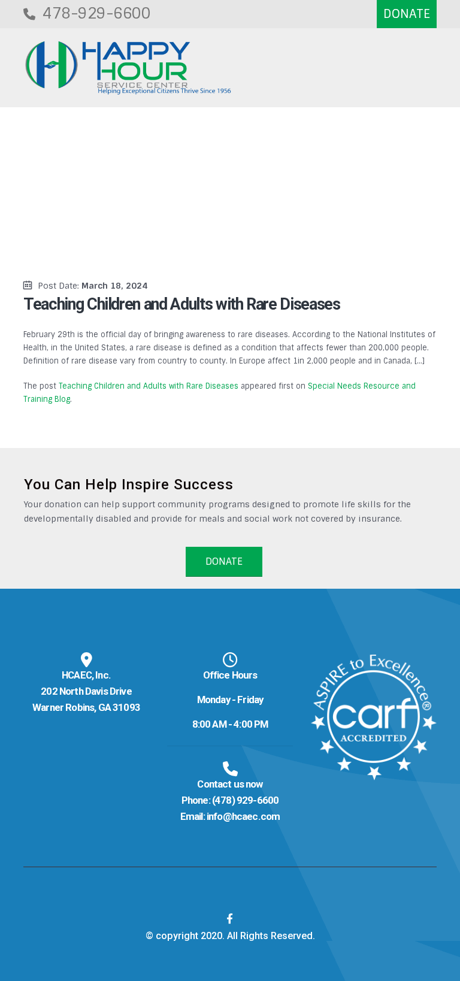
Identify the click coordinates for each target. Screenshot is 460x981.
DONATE (224, 561)
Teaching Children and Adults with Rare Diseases (148, 386)
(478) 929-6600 (245, 800)
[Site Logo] (128, 68)
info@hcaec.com (243, 816)
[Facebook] (230, 919)
